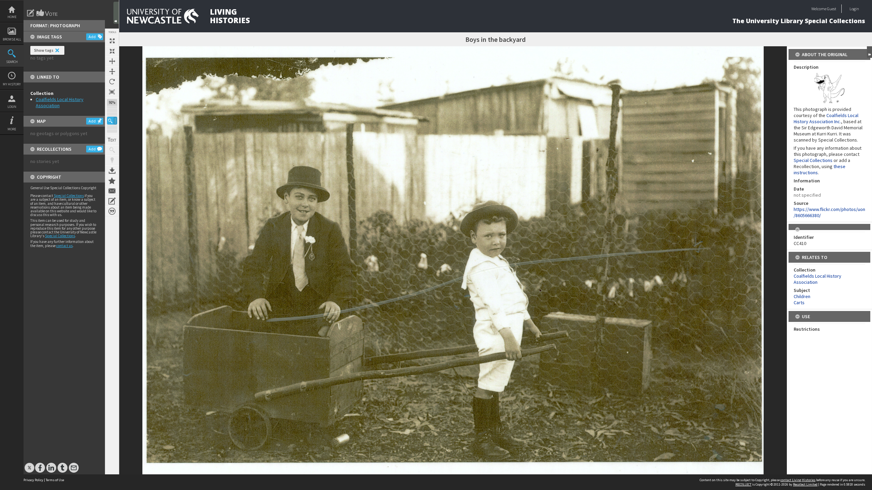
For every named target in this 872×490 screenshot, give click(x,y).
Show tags (43, 50)
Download (112, 170)
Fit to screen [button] (112, 51)
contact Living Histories (797, 480)
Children (802, 296)
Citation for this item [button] (112, 211)
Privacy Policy (33, 480)
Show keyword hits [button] (112, 150)
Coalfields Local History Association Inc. (826, 118)
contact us (64, 245)
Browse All (12, 39)
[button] (112, 121)
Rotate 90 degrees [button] (112, 82)
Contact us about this (112, 191)
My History (12, 84)
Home (11, 17)
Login (11, 106)
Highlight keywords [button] (112, 160)
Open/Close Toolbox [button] (116, 13)
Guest (831, 8)
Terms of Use (55, 480)
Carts (799, 302)
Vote (47, 13)
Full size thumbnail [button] (112, 41)
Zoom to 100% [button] (112, 92)
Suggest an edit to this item (30, 13)
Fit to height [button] (112, 71)
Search (12, 62)
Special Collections (69, 195)
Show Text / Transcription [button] (112, 140)
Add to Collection (112, 181)
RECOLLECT (743, 484)
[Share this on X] (29, 464)
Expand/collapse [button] (869, 52)
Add (92, 36)
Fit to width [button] (112, 61)
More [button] (11, 129)
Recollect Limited (805, 484)
